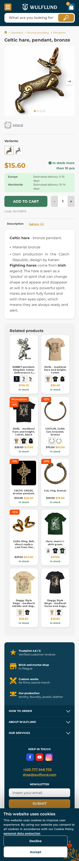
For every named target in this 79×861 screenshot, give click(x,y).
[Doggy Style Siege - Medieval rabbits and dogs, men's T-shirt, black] (27, 612)
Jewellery (17, 32)
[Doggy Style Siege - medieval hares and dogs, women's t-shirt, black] (59, 612)
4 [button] (44, 111)
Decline (35, 841)
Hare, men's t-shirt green (55, 543)
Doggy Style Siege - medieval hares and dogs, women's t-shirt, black (55, 606)
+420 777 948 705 (37, 769)
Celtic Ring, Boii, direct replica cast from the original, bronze (23, 546)
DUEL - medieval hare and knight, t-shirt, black (24, 431)
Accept (35, 852)
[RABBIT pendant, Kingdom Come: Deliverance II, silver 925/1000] (23, 379)
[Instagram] (49, 757)
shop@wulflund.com (39, 775)
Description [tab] (15, 223)
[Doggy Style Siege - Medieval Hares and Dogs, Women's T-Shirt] (51, 612)
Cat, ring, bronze (55, 490)
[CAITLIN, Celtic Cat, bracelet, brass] (59, 441)
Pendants (59, 32)
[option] (39, 81)
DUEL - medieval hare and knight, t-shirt (55, 369)
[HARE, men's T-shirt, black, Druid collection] (55, 550)
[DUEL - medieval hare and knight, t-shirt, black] (55, 379)
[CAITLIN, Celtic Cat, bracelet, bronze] (51, 441)
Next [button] (69, 81)
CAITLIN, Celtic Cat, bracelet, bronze (55, 431)
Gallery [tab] (36, 224)
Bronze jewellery (38, 32)
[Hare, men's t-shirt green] (62, 550)
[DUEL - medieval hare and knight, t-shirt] (48, 379)
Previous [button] (10, 81)
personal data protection (22, 833)
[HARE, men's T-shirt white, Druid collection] (48, 550)
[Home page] (6, 32)
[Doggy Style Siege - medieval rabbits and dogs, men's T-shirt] (20, 612)
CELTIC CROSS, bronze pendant (23, 492)
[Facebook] (30, 757)
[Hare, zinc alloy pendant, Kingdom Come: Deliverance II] (16, 379)
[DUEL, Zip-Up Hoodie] (62, 379)
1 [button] (35, 111)
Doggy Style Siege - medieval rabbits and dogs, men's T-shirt (24, 605)
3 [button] (41, 111)
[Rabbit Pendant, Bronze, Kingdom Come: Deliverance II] (30, 379)
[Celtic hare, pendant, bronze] (9, 150)
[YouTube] (39, 757)
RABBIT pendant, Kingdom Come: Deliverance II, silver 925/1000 (24, 371)
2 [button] (38, 111)
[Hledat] (66, 18)
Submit (39, 803)
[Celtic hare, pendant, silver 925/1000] (18, 150)
